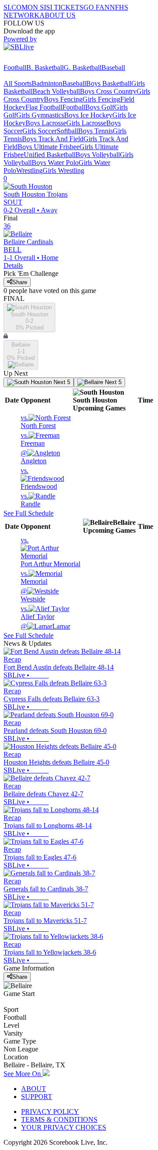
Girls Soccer (39, 131)
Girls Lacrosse (86, 123)
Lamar (45, 626)
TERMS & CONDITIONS (59, 1119)
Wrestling (29, 170)
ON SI (37, 7)
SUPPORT (36, 1096)
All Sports (18, 83)
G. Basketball (82, 67)
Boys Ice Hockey (88, 115)
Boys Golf (99, 107)
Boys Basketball (108, 83)
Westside (33, 595)
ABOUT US (57, 15)
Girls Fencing (101, 99)
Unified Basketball (49, 154)
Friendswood (39, 478)
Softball (67, 131)
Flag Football (43, 107)
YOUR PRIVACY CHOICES (63, 1127)
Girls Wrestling (63, 170)
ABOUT (33, 1088)
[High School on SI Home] (37, 59)
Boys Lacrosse (45, 123)
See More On (23, 1073)
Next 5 (61, 382)
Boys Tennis (95, 131)
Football (15, 67)
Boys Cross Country (108, 91)
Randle (30, 500)
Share (19, 282)
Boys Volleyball (97, 154)
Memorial (34, 577)
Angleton (34, 457)
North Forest (38, 421)
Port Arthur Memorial (50, 552)
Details (13, 265)
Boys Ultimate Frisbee (48, 146)
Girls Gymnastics (40, 115)
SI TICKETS (64, 7)
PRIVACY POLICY (50, 1111)
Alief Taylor (37, 612)
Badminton (47, 83)
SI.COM (16, 7)
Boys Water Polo (55, 162)
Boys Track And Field (52, 139)
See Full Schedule (29, 513)
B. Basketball (45, 67)
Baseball (113, 67)
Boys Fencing (63, 99)
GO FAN (96, 7)
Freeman (33, 439)
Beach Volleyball (56, 91)
